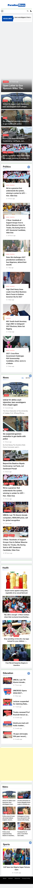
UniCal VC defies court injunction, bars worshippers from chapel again (16, 106)
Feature (13, 612)
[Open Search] (27, 11)
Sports (16, 864)
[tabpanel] (16, 861)
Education (7, 511)
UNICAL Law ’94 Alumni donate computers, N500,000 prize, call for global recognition (15, 517)
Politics (10, 152)
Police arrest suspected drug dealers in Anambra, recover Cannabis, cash (8, 835)
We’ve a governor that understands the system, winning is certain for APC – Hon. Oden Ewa (16, 158)
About (4, 878)
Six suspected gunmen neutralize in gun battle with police (14, 436)
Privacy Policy (26, 878)
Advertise (17, 878)
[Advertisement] (16, 39)
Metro (5, 101)
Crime (5, 118)
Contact (10, 878)
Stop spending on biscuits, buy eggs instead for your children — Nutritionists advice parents (16, 641)
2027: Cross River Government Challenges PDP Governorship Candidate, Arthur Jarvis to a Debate (16, 358)
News (5, 82)
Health (16, 587)
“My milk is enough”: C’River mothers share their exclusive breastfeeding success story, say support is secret (16, 617)
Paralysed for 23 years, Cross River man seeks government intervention (22, 835)
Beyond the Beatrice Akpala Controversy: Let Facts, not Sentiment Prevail (13, 141)
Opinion (5, 135)
